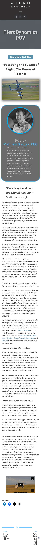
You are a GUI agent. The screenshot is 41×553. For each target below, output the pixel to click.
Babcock (5, 341)
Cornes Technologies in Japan (24, 338)
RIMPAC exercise (24, 330)
